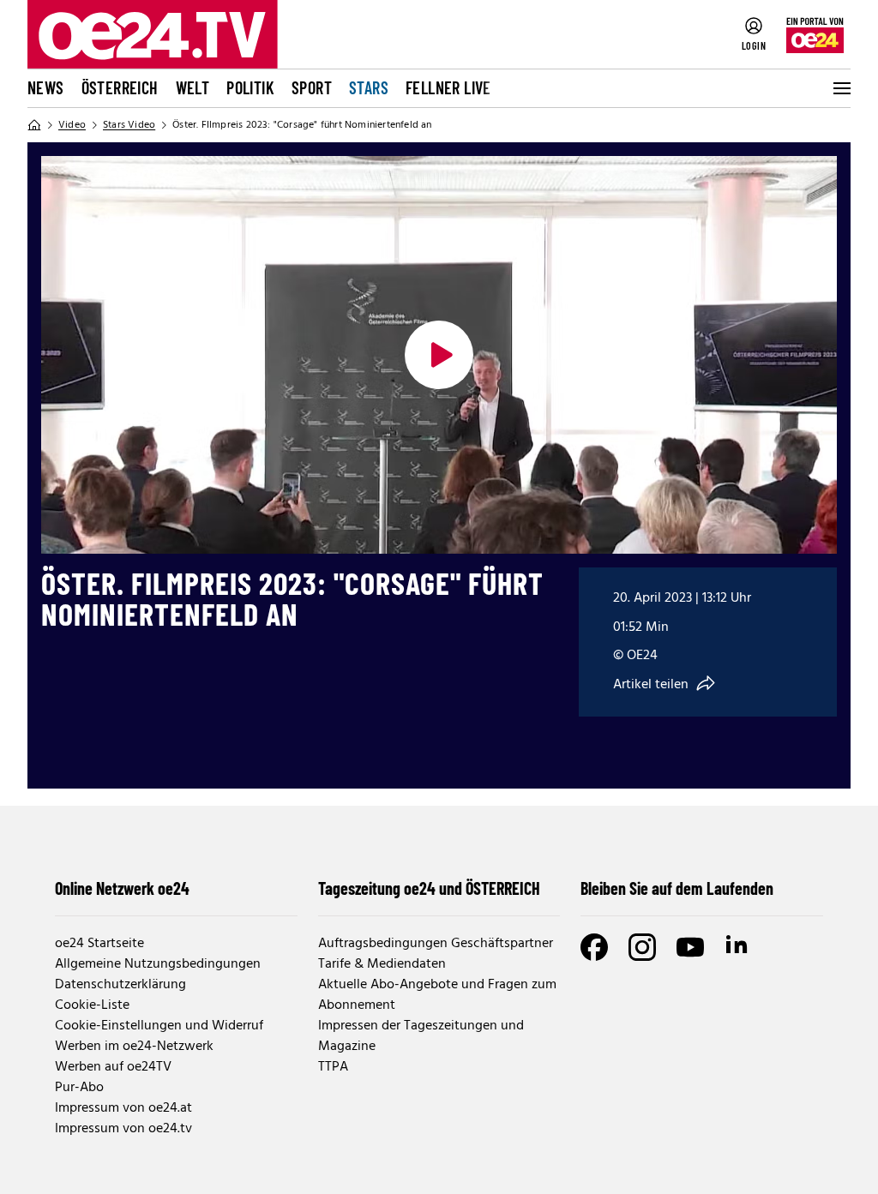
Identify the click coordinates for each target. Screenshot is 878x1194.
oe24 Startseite (99, 944)
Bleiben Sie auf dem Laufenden (676, 888)
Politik (250, 87)
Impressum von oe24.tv (123, 1129)
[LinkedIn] (738, 947)
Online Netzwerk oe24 (122, 888)
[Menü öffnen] (840, 88)
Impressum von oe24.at (123, 1108)
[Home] (34, 125)
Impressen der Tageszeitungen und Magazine (421, 1036)
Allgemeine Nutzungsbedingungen (158, 964)
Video (72, 125)
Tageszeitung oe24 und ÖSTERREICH (429, 888)
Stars (368, 87)
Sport (312, 87)
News (45, 87)
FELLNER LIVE (448, 87)
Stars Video (129, 125)
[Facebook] (594, 947)
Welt (193, 87)
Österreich (120, 87)
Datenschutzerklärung (120, 985)
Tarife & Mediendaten (382, 964)
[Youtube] (690, 947)
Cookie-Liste (92, 1005)
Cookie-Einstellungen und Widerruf (159, 1026)
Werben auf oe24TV (113, 1067)
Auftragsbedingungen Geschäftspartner (435, 944)
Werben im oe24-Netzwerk (134, 1046)
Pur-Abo (79, 1088)
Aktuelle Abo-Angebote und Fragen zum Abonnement (437, 995)
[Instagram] (642, 947)
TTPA (333, 1067)
